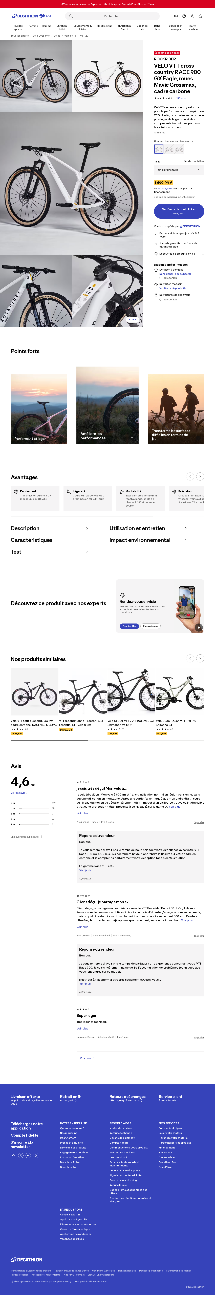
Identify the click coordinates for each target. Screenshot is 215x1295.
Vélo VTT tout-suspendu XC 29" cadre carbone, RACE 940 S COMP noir (34, 723)
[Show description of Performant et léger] (60, 438)
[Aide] (184, 16)
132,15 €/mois (165, 188)
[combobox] (179, 170)
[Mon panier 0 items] (200, 16)
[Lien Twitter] (21, 1155)
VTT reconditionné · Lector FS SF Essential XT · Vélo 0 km (81, 723)
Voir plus (85, 870)
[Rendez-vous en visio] (160, 606)
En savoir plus (150, 626)
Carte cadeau (194, 28)
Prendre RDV (129, 626)
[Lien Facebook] (13, 1155)
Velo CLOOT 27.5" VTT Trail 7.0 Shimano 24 (176, 723)
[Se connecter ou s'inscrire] (192, 16)
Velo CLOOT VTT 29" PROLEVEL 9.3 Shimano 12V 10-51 (131, 723)
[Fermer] (201, 4)
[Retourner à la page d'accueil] (32, 16)
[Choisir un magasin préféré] (176, 16)
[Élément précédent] (190, 476)
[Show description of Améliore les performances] (132, 437)
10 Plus (132, 319)
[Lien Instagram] (35, 1155)
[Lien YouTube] (28, 1155)
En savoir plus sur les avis (25, 836)
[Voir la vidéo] (199, 627)
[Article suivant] (200, 476)
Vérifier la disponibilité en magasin (179, 211)
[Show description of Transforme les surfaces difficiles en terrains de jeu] (198, 438)
